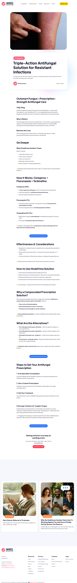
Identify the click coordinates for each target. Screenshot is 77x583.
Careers (53, 564)
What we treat (31, 561)
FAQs (29, 559)
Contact (53, 566)
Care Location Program (56, 561)
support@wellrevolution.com (8, 567)
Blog (29, 566)
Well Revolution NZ (33, 582)
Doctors (40, 566)
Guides (29, 568)
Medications (31, 573)
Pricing (40, 3)
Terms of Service (69, 559)
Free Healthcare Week (43, 564)
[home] (7, 4)
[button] (24, 4)
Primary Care (41, 568)
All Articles (70, 476)
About (53, 3)
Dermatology (41, 571)
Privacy (67, 561)
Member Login (64, 3)
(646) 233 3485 (8, 563)
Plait (44, 582)
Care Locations (41, 561)
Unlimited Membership (43, 559)
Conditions (30, 571)
